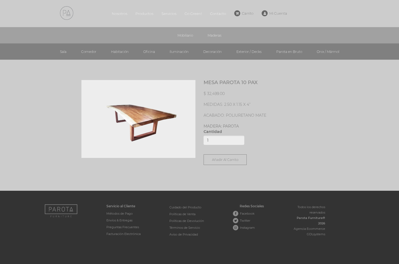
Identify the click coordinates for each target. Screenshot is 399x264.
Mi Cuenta (277, 13)
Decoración (212, 52)
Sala (63, 52)
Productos (144, 13)
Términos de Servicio (184, 228)
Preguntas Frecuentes (122, 227)
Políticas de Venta (182, 214)
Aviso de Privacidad (183, 234)
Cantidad (213, 131)
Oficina (149, 52)
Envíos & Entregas (119, 220)
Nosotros (119, 13)
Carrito (247, 13)
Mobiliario (185, 35)
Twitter (244, 220)
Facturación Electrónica (123, 234)
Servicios (169, 13)
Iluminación (179, 52)
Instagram (246, 228)
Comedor (88, 52)
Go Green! (193, 13)
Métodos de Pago (119, 213)
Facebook (246, 213)
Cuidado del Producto (185, 207)
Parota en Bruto (289, 52)
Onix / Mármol (328, 52)
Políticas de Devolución (186, 221)
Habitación (120, 52)
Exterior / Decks (249, 52)
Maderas (214, 35)
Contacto (218, 13)
